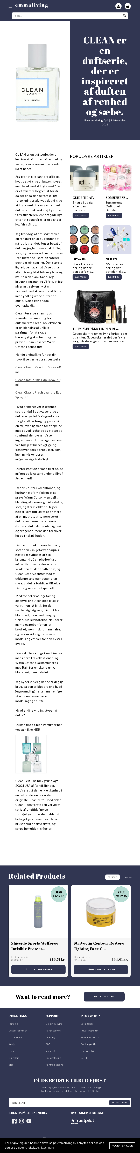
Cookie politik (88, 1044)
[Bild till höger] (131, 877)
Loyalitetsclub (53, 1057)
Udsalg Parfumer (18, 1030)
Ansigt (12, 1044)
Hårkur (13, 1051)
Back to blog (104, 996)
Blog (11, 1064)
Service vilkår (88, 1051)
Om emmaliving (53, 1023)
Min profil (50, 1051)
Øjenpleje (14, 1057)
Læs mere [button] (47, 1147)
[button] (10, 6)
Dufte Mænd (16, 1037)
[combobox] (70, 15)
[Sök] (124, 15)
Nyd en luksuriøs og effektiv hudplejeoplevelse (117, 259)
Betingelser (87, 1023)
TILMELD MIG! (119, 1102)
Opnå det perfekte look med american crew (81, 259)
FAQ (48, 1044)
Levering (50, 1037)
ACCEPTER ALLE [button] (122, 1145)
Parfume (13, 1023)
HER (37, 729)
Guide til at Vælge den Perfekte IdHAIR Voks (83, 197)
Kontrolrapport (54, 1064)
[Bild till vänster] (125, 877)
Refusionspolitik (90, 1037)
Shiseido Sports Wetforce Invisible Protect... (34, 946)
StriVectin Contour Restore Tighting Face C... (99, 946)
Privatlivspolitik (89, 1030)
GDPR (84, 1057)
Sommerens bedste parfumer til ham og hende (117, 197)
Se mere (112, 877)
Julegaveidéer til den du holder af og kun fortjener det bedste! (101, 329)
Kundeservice (53, 1030)
